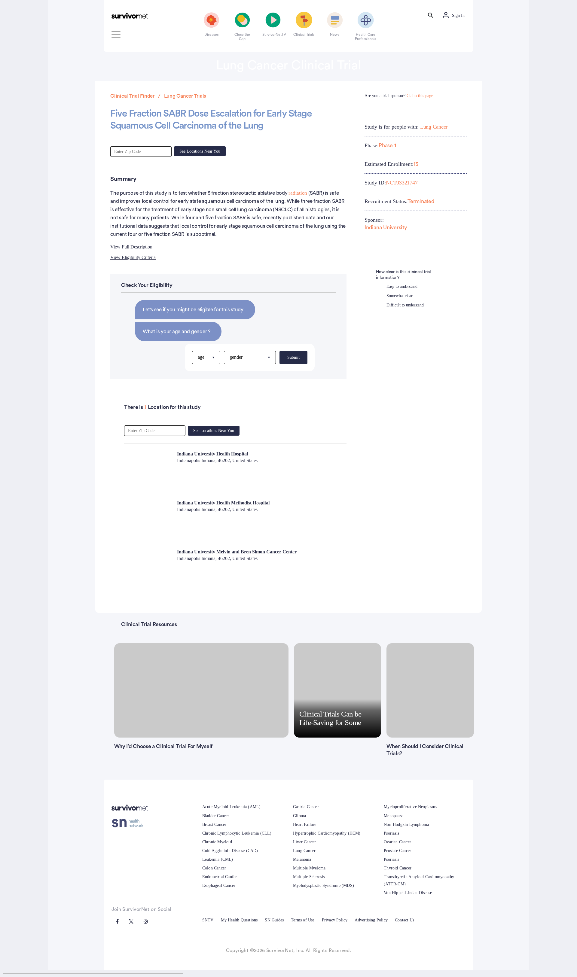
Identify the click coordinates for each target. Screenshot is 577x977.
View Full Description (131, 246)
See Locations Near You (199, 151)
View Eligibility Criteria (133, 257)
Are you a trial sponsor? (399, 95)
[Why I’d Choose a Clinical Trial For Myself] (201, 690)
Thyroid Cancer (397, 868)
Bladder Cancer (215, 816)
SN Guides (274, 920)
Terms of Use (302, 920)
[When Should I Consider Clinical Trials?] (430, 690)
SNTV (208, 920)
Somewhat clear (399, 296)
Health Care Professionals (365, 37)
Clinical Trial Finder (132, 96)
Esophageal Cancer (218, 885)
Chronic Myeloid (217, 842)
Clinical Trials (303, 34)
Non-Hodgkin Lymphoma (406, 824)
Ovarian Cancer (397, 842)
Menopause (393, 816)
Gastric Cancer (306, 807)
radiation (297, 193)
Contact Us (404, 920)
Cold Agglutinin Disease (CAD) (230, 850)
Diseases (211, 34)
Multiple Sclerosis (309, 877)
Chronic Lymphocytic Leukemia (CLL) (237, 833)
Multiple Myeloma (309, 868)
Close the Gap (242, 37)
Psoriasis (391, 833)
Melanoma (302, 859)
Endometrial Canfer (219, 877)
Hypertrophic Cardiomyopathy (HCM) (327, 833)
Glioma (299, 816)
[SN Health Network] (129, 823)
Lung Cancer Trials (185, 96)
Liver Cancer (304, 842)
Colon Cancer (214, 868)
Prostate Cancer (397, 850)
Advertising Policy (371, 920)
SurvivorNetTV (273, 34)
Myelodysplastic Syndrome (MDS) (323, 885)
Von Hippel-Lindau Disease (408, 892)
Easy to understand (401, 286)
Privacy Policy (335, 920)
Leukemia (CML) (217, 859)
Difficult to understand (404, 305)
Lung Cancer (433, 127)
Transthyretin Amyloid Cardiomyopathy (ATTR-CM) (419, 880)
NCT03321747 (401, 183)
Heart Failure (304, 824)
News (334, 34)
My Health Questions (239, 920)
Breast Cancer (214, 824)
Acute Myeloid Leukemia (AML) (231, 807)
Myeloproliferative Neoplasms (410, 807)
